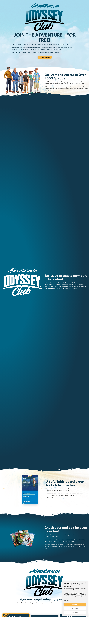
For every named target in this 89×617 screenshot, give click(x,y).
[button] (4, 488)
